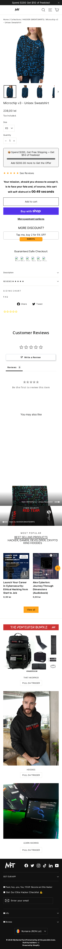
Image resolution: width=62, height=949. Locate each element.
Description (8, 272)
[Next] (57, 568)
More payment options (31, 218)
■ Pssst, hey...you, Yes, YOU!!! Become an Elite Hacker (28, 887)
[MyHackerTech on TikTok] (44, 865)
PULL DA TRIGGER (31, 683)
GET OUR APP (9, 876)
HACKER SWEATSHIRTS (33, 19)
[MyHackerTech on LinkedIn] (51, 865)
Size (5, 122)
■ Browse (7, 922)
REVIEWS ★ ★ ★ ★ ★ (13, 281)
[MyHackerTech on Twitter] (32, 865)
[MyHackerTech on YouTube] (57, 865)
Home (6, 19)
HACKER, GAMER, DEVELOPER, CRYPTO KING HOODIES (33, 541)
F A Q (5, 297)
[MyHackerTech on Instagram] (38, 865)
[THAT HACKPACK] (31, 648)
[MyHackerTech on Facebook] (26, 865)
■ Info (6, 913)
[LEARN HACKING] (31, 811)
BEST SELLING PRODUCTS (31, 537)
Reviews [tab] (11, 367)
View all (31, 609)
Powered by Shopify (31, 945)
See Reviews (27, 173)
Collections (15, 19)
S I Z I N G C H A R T (12, 291)
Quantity (7, 135)
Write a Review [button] (32, 357)
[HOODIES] (31, 728)
